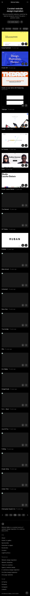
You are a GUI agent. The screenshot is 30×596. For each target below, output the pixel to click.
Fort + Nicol (5, 409)
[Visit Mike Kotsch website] (26, 265)
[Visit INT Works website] (26, 225)
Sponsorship (5, 543)
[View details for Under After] (15, 480)
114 (11, 515)
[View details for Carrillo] (15, 120)
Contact (4, 550)
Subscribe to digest (7, 545)
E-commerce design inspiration (10, 570)
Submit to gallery (6, 540)
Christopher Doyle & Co (8, 509)
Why (3, 349)
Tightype (4, 109)
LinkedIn (4, 589)
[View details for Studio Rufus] (15, 460)
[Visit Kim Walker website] (26, 365)
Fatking (4, 449)
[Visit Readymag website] (15, 79)
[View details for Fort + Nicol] (15, 400)
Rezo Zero (5, 309)
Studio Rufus (5, 469)
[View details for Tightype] (15, 100)
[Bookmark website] (22, 43)
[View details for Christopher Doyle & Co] (15, 500)
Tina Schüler (5, 329)
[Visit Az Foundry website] (26, 145)
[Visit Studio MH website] (26, 63)
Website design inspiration (9, 560)
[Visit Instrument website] (26, 285)
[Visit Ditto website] (26, 165)
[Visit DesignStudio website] (26, 385)
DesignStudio (5, 389)
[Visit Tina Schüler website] (26, 325)
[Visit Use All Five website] (26, 425)
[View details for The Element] (15, 200)
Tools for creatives (7, 565)
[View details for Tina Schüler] (15, 320)
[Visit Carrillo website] (26, 125)
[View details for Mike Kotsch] (15, 260)
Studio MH (5, 68)
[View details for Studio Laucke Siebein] (15, 180)
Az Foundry (5, 149)
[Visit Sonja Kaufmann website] (26, 43)
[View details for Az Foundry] (15, 140)
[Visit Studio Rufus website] (26, 465)
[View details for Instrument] (15, 280)
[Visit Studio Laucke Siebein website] (26, 185)
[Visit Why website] (26, 345)
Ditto (3, 169)
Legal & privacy (6, 553)
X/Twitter (4, 582)
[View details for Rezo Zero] (15, 300)
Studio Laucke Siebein (8, 189)
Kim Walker (5, 369)
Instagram (4, 587)
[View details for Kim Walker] (15, 360)
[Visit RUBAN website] (26, 245)
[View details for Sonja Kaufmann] (15, 39)
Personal (15, 28)
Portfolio (8, 28)
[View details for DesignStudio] (15, 380)
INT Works (5, 229)
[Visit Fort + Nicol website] (26, 405)
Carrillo (3, 129)
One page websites (7, 575)
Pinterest (4, 584)
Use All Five (5, 429)
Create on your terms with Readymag (13, 88)
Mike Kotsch (5, 269)
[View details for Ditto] (15, 160)
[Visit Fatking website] (26, 445)
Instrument (5, 289)
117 (23, 515)
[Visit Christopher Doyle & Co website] (26, 505)
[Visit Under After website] (26, 485)
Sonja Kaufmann (6, 48)
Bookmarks (5, 548)
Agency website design (8, 567)
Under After (5, 489)
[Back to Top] (26, 592)
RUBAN (4, 249)
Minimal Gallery (15, 2)
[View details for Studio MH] (15, 58)
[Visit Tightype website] (26, 105)
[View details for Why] (15, 340)
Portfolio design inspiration (9, 572)
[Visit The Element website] (26, 205)
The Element (5, 209)
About (3, 538)
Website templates (7, 562)
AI (3, 28)
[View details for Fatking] (15, 440)
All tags (25, 28)
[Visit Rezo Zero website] (26, 305)
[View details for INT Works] (15, 220)
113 (7, 515)
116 (19, 515)
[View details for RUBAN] (15, 240)
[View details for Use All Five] (15, 420)
